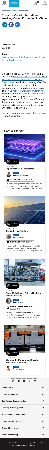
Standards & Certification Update (16, 10)
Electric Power (38, 57)
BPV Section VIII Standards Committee (24, 90)
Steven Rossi (39, 113)
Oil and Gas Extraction (12, 60)
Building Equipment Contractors (16, 57)
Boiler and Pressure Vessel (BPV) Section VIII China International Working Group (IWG (24, 79)
